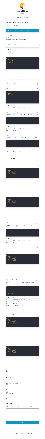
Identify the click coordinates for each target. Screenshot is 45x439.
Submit (22, 422)
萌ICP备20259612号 (33, 430)
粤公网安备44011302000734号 (14, 430)
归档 (20, 17)
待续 (8, 37)
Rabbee (10, 383)
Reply (20, 383)
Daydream (26, 435)
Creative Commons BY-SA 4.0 (15, 375)
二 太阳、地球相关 (10, 35)
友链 (22, 17)
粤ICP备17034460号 (24, 430)
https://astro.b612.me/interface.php (15, 44)
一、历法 (8, 33)
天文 (12, 377)
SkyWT (30, 435)
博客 (18, 17)
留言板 (27, 17)
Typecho (19, 435)
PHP (10, 377)
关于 (25, 17)
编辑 (17, 25)
